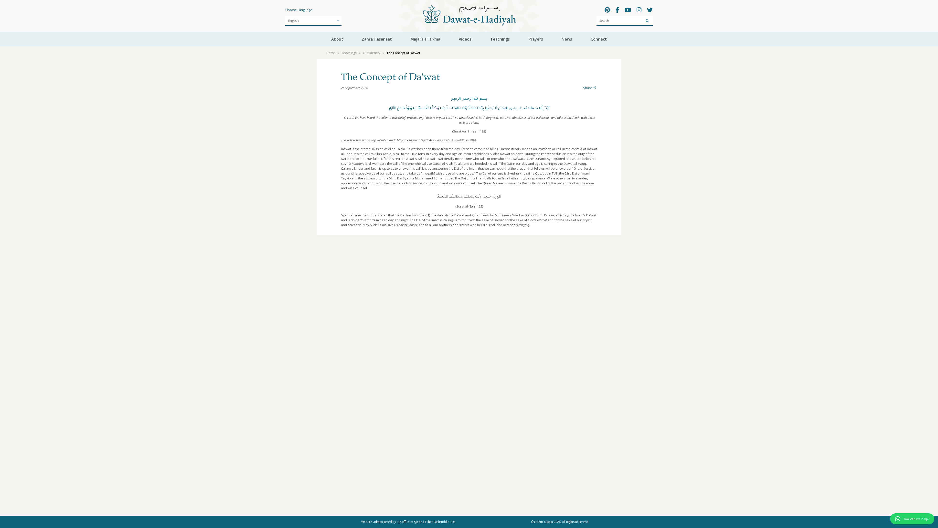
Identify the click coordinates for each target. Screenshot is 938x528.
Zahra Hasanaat (377, 39)
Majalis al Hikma (425, 39)
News (567, 39)
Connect (599, 39)
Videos (465, 39)
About (337, 39)
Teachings (500, 39)
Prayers (535, 39)
